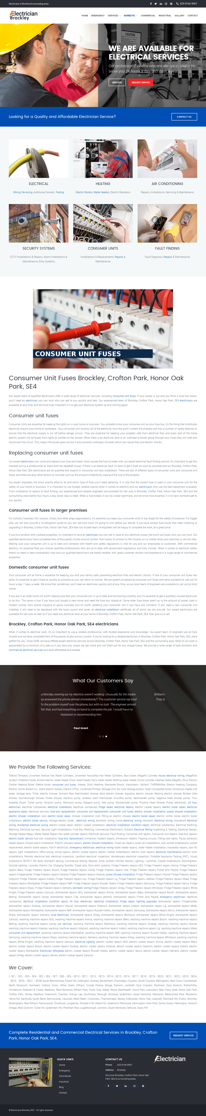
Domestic (129, 15)
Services (113, 15)
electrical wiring (85, 820)
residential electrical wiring (32, 825)
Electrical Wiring (143, 829)
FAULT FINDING (167, 248)
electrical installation (107, 609)
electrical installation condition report (127, 825)
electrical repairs (123, 807)
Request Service (141, 82)
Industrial (165, 15)
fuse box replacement (62, 811)
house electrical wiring (171, 775)
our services (65, 924)
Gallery (179, 15)
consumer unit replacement (92, 811)
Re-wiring (27, 192)
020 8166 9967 (188, 3)
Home (85, 15)
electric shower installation (150, 811)
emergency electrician (82, 847)
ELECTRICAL (38, 184)
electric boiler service (35, 820)
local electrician (60, 915)
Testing (60, 192)
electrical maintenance (169, 852)
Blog (61, 1087)
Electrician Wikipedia (52, 951)
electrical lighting (85, 942)
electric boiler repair (173, 807)
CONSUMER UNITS (103, 248)
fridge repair (106, 807)
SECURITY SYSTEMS (39, 248)
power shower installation (182, 811)
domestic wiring (82, 888)
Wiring (17, 192)
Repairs (119, 257)
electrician (31, 400)
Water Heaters (101, 192)
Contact (193, 15)
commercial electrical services (26, 650)
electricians (186, 400)
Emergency (98, 15)
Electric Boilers (84, 192)
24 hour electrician (81, 901)
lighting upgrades (146, 901)
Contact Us (184, 116)
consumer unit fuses (124, 396)
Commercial (148, 15)
